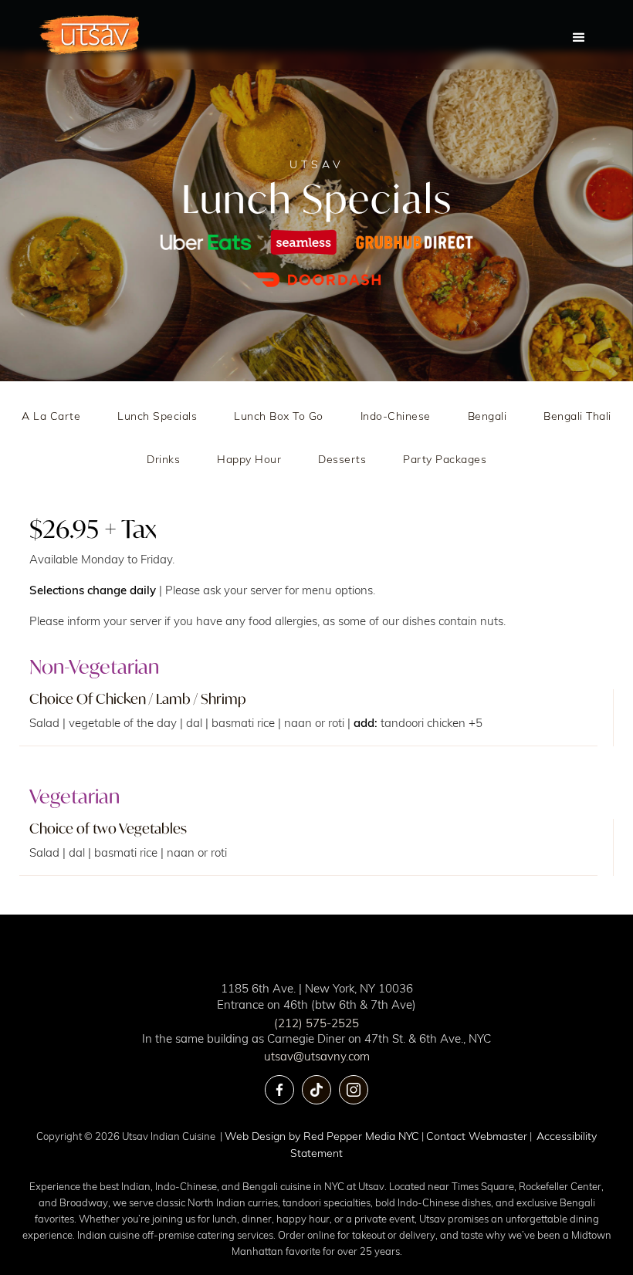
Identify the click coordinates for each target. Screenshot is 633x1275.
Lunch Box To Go (278, 415)
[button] (579, 34)
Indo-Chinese (396, 415)
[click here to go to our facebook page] (279, 1089)
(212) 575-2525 (316, 1022)
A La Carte (51, 415)
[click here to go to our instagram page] (353, 1089)
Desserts (342, 458)
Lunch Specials (157, 415)
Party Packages (444, 458)
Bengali (487, 415)
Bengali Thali (577, 415)
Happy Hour (249, 458)
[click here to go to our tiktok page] (316, 1089)
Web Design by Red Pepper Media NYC (322, 1135)
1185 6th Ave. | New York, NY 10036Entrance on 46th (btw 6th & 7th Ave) (316, 996)
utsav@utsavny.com (317, 1056)
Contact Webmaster (476, 1135)
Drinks (163, 458)
